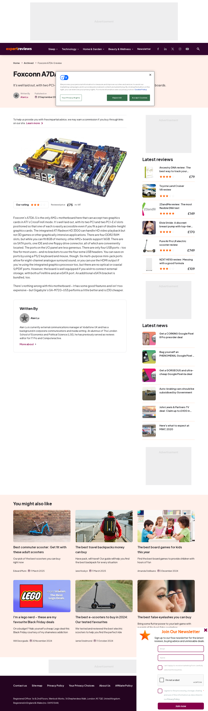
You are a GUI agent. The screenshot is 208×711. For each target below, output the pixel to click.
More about (27, 344)
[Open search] (198, 49)
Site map (37, 685)
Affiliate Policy (124, 685)
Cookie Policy (140, 89)
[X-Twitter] (172, 49)
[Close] (150, 74)
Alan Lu (24, 97)
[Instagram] (180, 49)
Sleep (51, 49)
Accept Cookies (139, 98)
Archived (28, 63)
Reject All (117, 98)
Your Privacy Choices (81, 685)
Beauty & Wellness (119, 49)
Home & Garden (92, 49)
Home (16, 63)
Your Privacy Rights (71, 98)
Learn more (33, 123)
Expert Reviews (16, 49)
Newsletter (144, 48)
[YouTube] (187, 49)
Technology (69, 49)
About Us (104, 685)
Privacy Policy (55, 685)
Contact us (20, 685)
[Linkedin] (165, 49)
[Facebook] (158, 49)
